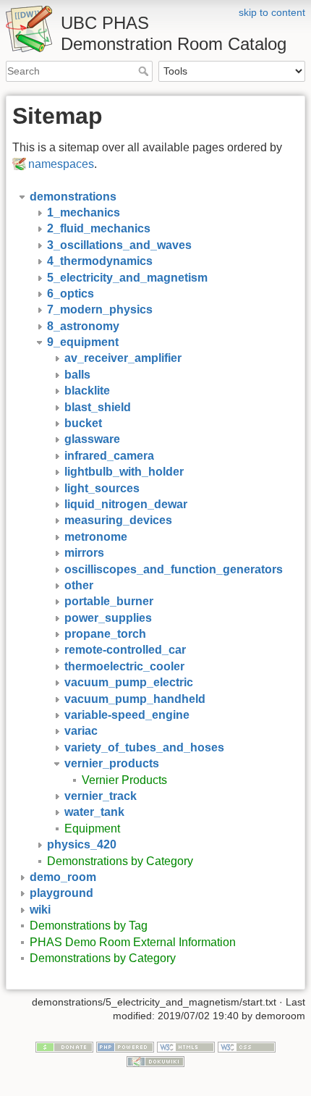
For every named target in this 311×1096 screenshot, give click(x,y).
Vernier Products (124, 780)
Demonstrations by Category (120, 861)
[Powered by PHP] (125, 1046)
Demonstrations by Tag (89, 925)
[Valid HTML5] (186, 1046)
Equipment (92, 828)
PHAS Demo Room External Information (133, 942)
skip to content (272, 12)
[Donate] (64, 1046)
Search (145, 71)
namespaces (61, 164)
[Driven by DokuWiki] (155, 1060)
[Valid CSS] (247, 1046)
